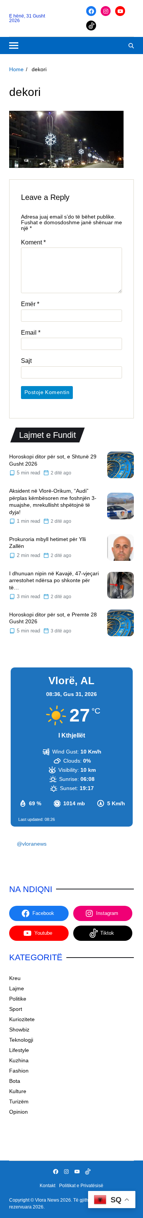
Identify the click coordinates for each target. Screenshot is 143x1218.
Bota (14, 1081)
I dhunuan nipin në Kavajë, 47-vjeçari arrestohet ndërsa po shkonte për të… (54, 580)
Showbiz (19, 1029)
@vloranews (32, 844)
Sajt (26, 361)
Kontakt (47, 1185)
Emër (30, 304)
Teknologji (21, 1040)
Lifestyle (19, 1050)
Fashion (19, 1071)
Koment (33, 242)
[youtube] (120, 11)
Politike (17, 999)
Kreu (15, 978)
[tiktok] (91, 25)
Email (30, 332)
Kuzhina (19, 1060)
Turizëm (19, 1101)
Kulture (17, 1091)
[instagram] (106, 11)
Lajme (16, 988)
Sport (15, 1009)
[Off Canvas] (13, 45)
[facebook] (91, 11)
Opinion (18, 1112)
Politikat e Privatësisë (81, 1185)
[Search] (131, 45)
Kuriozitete (22, 1019)
